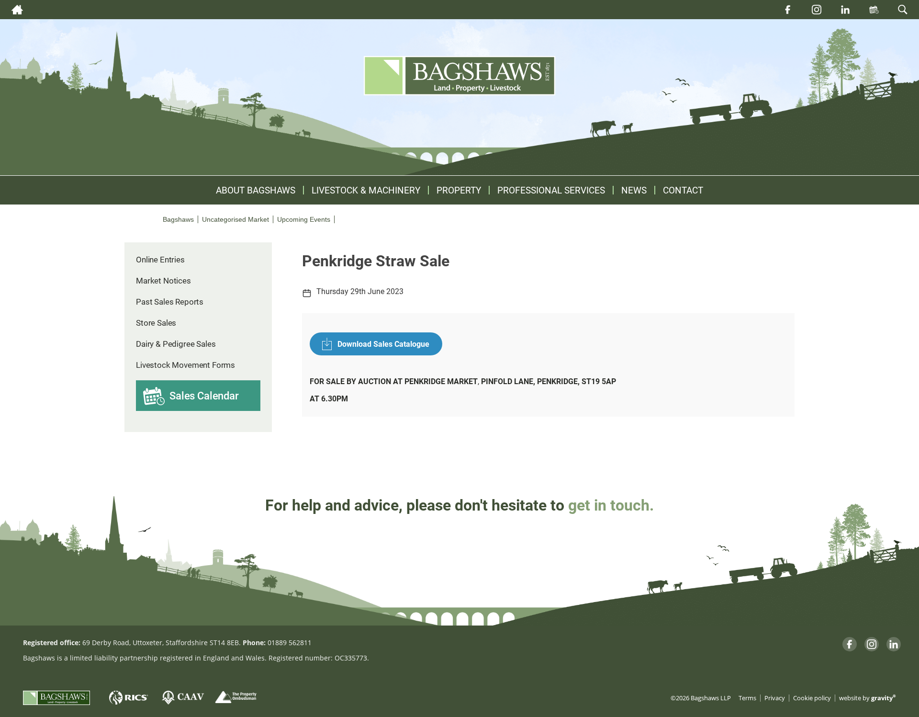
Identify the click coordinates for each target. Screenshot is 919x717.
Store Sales (156, 322)
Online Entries (160, 259)
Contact (683, 190)
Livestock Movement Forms (185, 364)
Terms (747, 698)
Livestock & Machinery (366, 190)
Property (459, 190)
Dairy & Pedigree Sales (175, 343)
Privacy (774, 698)
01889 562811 (290, 642)
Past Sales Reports (169, 301)
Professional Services (551, 190)
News (634, 190)
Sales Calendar (204, 395)
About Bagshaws (255, 190)
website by (867, 698)
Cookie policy (812, 698)
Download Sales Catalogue (383, 344)
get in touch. (611, 504)
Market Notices (163, 280)
